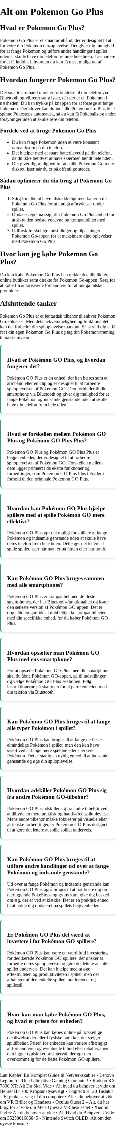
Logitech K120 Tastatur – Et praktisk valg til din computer (56, 1094)
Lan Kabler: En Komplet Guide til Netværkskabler (47, 1075)
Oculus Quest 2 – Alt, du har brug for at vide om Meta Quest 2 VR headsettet (54, 1104)
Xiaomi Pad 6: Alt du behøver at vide (54, 1110)
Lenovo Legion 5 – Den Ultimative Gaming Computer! (57, 1078)
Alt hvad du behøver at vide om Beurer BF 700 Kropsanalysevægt (57, 1088)
